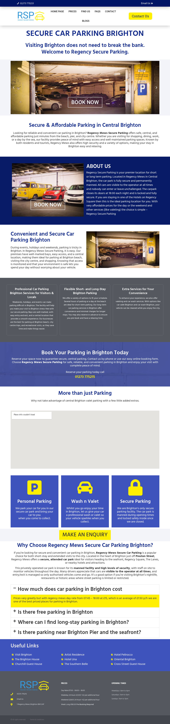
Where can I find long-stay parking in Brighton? (73, 622)
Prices (72, 11)
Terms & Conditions (37, 719)
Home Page (57, 11)
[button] (13, 87)
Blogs (85, 20)
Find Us (85, 11)
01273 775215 (85, 377)
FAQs (97, 11)
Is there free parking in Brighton (55, 612)
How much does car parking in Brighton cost (70, 589)
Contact (110, 11)
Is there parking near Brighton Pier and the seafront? (79, 632)
